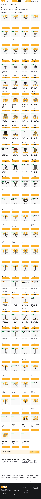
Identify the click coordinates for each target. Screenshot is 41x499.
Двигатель (35, 477)
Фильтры (3, 475)
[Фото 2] (5, 20)
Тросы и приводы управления (20, 475)
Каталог (19, 1)
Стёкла (2, 477)
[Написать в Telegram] (33, 1)
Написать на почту (27, 490)
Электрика (37, 475)
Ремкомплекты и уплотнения (10, 475)
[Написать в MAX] (35, 1)
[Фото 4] (36, 20)
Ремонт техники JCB (16, 490)
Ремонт (23, 1)
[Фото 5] (27, 169)
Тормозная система (13, 479)
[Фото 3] (6, 20)
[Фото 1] (4, 20)
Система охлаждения (4, 479)
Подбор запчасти (14, 1)
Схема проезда (35, 490)
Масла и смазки (28, 479)
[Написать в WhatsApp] (32, 1)
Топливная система (23, 477)
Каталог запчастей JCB (4, 4)
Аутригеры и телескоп (29, 475)
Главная (15, 487)
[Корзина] (37, 1)
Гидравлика (29, 477)
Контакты (15, 494)
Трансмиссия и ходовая (20, 479)
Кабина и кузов (8, 477)
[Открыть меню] (39, 1)
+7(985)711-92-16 (26, 488)
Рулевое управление (15, 477)
